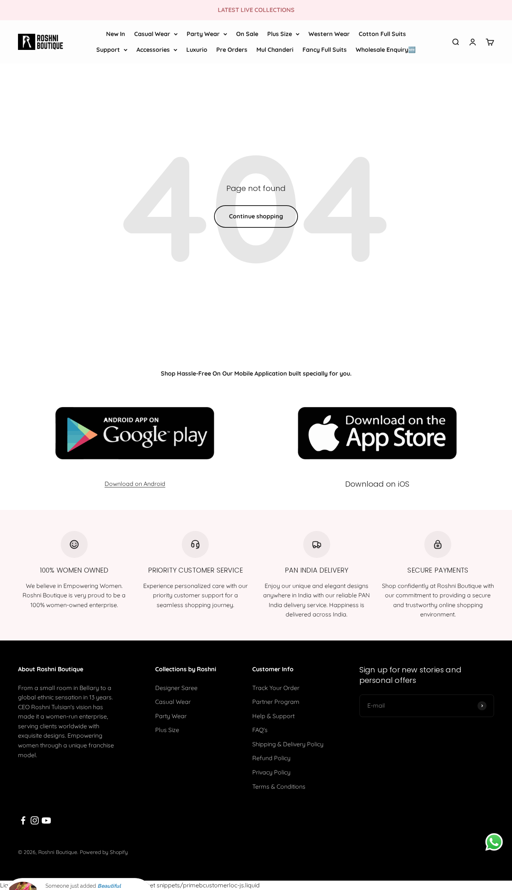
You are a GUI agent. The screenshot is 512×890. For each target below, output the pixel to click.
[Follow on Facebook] (23, 820)
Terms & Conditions (278, 786)
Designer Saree (176, 688)
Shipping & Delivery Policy (287, 744)
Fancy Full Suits (324, 49)
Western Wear (329, 34)
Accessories (153, 49)
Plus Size (279, 34)
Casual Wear (152, 34)
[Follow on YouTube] (46, 820)
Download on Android (135, 483)
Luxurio (196, 49)
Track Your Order (275, 688)
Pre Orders (231, 49)
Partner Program (275, 701)
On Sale (247, 34)
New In (115, 34)
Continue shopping (256, 216)
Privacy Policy (271, 772)
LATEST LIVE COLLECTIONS (256, 10)
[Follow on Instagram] (35, 820)
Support (108, 49)
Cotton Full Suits (382, 34)
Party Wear (203, 34)
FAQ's (260, 730)
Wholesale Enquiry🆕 (386, 49)
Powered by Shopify (104, 852)
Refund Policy (271, 758)
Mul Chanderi (274, 49)
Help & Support (273, 716)
